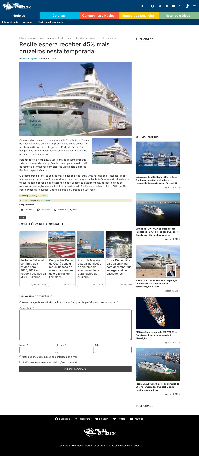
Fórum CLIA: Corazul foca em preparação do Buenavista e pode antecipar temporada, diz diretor (156, 283)
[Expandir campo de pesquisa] (142, 6)
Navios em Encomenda (50, 22)
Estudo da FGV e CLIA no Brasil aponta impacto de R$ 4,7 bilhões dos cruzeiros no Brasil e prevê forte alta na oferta (158, 231)
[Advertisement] (158, 87)
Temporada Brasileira (138, 15)
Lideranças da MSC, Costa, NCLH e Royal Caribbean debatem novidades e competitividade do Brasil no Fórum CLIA (156, 180)
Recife (22, 218)
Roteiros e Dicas (178, 15)
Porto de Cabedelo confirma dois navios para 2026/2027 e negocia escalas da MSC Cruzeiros (33, 268)
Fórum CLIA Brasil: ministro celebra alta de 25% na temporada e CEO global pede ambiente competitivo (157, 387)
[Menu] (194, 6)
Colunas (58, 15)
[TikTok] (187, 6)
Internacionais (10, 22)
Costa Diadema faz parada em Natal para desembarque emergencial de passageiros (119, 266)
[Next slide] (127, 257)
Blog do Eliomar (43, 200)
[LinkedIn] (166, 6)
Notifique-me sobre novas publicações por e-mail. (50, 362)
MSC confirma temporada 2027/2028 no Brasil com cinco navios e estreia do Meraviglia (156, 335)
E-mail (61, 345)
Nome (23, 345)
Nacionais (28, 22)
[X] (180, 6)
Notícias (19, 15)
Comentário (26, 308)
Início (21, 38)
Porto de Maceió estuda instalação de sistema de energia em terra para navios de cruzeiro (89, 268)
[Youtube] (173, 6)
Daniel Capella (30, 58)
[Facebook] (152, 6)
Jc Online (43, 195)
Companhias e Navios (98, 15)
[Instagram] (159, 6)
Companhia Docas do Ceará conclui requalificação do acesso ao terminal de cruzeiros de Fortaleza (61, 268)
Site (97, 345)
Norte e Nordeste (47, 38)
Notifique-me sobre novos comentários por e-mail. (50, 357)
